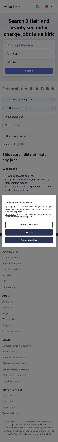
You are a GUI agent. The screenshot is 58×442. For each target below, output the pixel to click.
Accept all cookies (29, 240)
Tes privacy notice (26, 217)
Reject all (29, 232)
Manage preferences (29, 224)
